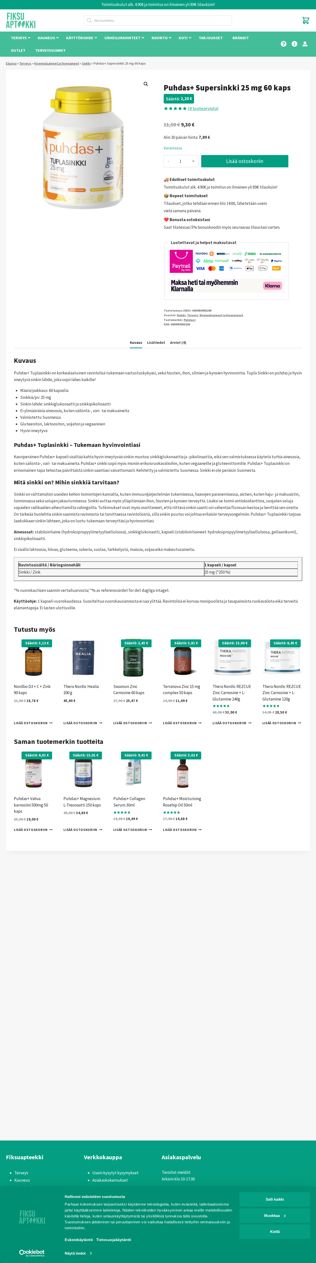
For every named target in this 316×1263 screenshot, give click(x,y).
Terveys (25, 63)
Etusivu (11, 63)
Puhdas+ (190, 320)
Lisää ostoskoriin (244, 161)
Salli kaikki (275, 1199)
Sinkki (86, 63)
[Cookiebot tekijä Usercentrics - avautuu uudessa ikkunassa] (32, 1253)
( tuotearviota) (203, 108)
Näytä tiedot (75, 1253)
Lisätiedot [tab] (156, 342)
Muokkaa (272, 1215)
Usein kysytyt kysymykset (115, 1172)
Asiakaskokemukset (110, 1180)
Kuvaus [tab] (136, 342)
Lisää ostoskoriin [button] (31, 723)
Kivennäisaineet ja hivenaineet (56, 63)
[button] (145, 84)
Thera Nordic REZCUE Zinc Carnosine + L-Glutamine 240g (232, 693)
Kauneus (22, 1180)
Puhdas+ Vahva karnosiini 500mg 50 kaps (31, 805)
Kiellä (275, 1231)
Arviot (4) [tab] (178, 342)
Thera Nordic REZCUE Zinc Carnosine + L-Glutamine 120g (281, 693)
